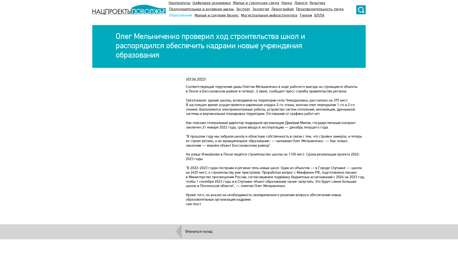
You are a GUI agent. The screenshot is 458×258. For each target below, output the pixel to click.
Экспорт (243, 9)
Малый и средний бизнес (217, 15)
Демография (282, 9)
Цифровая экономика (212, 3)
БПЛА (319, 15)
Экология (260, 9)
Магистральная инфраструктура (269, 15)
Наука (286, 3)
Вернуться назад (198, 232)
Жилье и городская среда (256, 3)
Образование (181, 15)
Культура (317, 3)
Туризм (306, 15)
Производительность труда (320, 9)
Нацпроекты (179, 3)
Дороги (300, 3)
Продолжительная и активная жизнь (201, 9)
